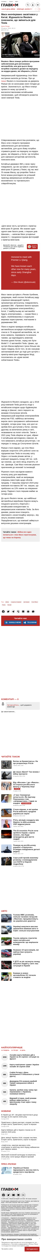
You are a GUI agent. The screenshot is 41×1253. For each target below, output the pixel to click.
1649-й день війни (8, 9)
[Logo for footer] (9, 1190)
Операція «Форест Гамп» (26, 9)
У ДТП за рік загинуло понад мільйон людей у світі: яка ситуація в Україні (26, 963)
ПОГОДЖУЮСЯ (32, 1249)
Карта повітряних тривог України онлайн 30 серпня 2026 (24, 1066)
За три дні (14, 1050)
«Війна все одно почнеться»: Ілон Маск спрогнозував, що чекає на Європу (19, 535)
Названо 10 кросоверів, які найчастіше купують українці (26, 952)
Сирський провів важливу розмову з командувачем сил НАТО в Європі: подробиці (25, 861)
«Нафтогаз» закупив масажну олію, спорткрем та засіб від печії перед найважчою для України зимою (20, 1147)
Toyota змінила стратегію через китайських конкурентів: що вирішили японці (25, 941)
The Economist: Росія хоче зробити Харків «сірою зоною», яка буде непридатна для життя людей (25, 835)
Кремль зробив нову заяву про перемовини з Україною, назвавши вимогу (23, 1092)
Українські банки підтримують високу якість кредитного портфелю (26, 1170)
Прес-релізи (8, 1164)
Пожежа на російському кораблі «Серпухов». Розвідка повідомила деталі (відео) (26, 848)
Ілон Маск (35, 602)
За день (22, 1050)
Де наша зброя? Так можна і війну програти (26, 773)
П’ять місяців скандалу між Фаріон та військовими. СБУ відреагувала (26, 822)
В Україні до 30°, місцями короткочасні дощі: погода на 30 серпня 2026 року (19, 1116)
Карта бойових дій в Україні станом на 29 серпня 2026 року (18, 1131)
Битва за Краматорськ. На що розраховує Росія (25, 762)
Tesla (3, 605)
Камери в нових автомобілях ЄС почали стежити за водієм (24, 975)
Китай (9, 605)
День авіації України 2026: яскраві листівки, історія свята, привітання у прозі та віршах (19, 1139)
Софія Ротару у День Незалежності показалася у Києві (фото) (24, 1074)
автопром (26, 602)
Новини (6, 1111)
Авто (4, 911)
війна (7, 602)
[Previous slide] (36, 9)
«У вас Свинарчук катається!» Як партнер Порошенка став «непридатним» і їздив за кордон (25, 799)
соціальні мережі (16, 602)
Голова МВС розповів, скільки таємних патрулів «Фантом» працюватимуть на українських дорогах (25, 918)
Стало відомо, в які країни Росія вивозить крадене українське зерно (25, 811)
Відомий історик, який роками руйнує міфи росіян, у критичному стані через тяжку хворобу (23, 1101)
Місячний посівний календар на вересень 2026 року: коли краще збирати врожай (18, 1156)
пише (3, 81)
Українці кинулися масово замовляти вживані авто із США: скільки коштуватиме (26, 928)
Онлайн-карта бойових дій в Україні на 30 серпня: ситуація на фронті (24, 1057)
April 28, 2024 (17, 285)
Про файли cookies (7, 1249)
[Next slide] (39, 9)
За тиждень (5, 1050)
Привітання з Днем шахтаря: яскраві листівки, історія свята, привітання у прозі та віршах (20, 1123)
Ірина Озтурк (5, 26)
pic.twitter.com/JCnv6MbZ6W (25, 278)
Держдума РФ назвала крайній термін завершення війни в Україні (23, 1083)
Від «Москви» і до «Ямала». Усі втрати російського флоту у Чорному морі (26, 784)
